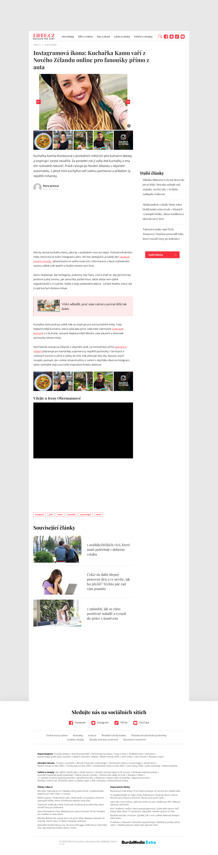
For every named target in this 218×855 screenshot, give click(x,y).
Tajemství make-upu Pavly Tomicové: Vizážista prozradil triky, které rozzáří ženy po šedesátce (163, 233)
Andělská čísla (136, 753)
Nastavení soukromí (134, 739)
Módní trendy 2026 (109, 756)
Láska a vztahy (122, 36)
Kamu (60, 514)
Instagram (39, 514)
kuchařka (71, 514)
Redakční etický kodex (114, 735)
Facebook (79, 722)
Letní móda (126, 756)
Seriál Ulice (149, 763)
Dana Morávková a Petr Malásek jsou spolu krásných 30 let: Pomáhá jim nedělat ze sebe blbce (71, 813)
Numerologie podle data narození (54, 756)
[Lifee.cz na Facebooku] (166, 38)
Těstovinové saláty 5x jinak (112, 775)
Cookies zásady (75, 739)
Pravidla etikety (61, 753)
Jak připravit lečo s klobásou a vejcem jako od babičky (103, 777)
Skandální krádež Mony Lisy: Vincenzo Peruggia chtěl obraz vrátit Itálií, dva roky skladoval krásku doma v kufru (72, 826)
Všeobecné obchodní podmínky (149, 735)
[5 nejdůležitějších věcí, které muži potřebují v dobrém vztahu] (57, 561)
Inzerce (92, 735)
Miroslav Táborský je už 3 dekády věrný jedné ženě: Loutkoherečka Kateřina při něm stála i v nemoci (71, 792)
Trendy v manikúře (65, 763)
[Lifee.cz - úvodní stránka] (43, 37)
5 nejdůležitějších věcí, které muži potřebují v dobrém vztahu (108, 549)
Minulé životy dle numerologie (92, 763)
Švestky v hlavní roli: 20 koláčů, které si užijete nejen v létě (66, 780)
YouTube (144, 722)
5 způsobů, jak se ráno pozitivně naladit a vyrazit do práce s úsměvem (106, 613)
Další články (156, 254)
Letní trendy (141, 756)
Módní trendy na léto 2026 (51, 765)
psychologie (85, 514)
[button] (160, 36)
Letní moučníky (152, 765)
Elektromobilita (169, 765)
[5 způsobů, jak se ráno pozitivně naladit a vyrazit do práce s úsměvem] (57, 625)
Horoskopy (68, 36)
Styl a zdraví (103, 36)
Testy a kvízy (120, 753)
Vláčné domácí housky (86, 775)
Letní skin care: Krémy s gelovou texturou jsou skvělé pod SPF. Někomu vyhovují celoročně (145, 803)
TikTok (123, 722)
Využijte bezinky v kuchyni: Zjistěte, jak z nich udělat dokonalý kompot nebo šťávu (144, 817)
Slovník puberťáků (80, 753)
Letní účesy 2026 (134, 765)
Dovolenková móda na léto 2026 (108, 765)
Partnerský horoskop (102, 753)
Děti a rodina (85, 36)
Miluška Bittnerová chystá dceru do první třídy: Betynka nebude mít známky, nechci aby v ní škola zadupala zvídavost (71, 819)
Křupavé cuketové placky (145, 772)
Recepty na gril (156, 756)
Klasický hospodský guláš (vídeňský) (55, 775)
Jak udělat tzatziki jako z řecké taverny (74, 772)
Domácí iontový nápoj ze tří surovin (112, 772)
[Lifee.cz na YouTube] (183, 38)
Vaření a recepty (143, 36)
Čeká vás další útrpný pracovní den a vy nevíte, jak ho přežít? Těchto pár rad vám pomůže (108, 581)
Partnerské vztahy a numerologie (125, 763)
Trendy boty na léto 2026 (78, 765)
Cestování (150, 753)
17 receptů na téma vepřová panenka (56, 777)
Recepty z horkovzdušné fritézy (112, 780)
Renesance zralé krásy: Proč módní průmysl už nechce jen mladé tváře (145, 790)
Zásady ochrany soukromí (103, 739)
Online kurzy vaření (57, 735)
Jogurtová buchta (140, 777)
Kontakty (78, 735)
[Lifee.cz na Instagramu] (172, 38)
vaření (98, 514)
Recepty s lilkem (136, 775)
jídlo (51, 514)
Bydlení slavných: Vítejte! (85, 756)
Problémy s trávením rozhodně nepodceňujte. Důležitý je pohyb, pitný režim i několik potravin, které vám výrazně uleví (145, 823)
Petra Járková (51, 186)
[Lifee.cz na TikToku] (177, 38)
